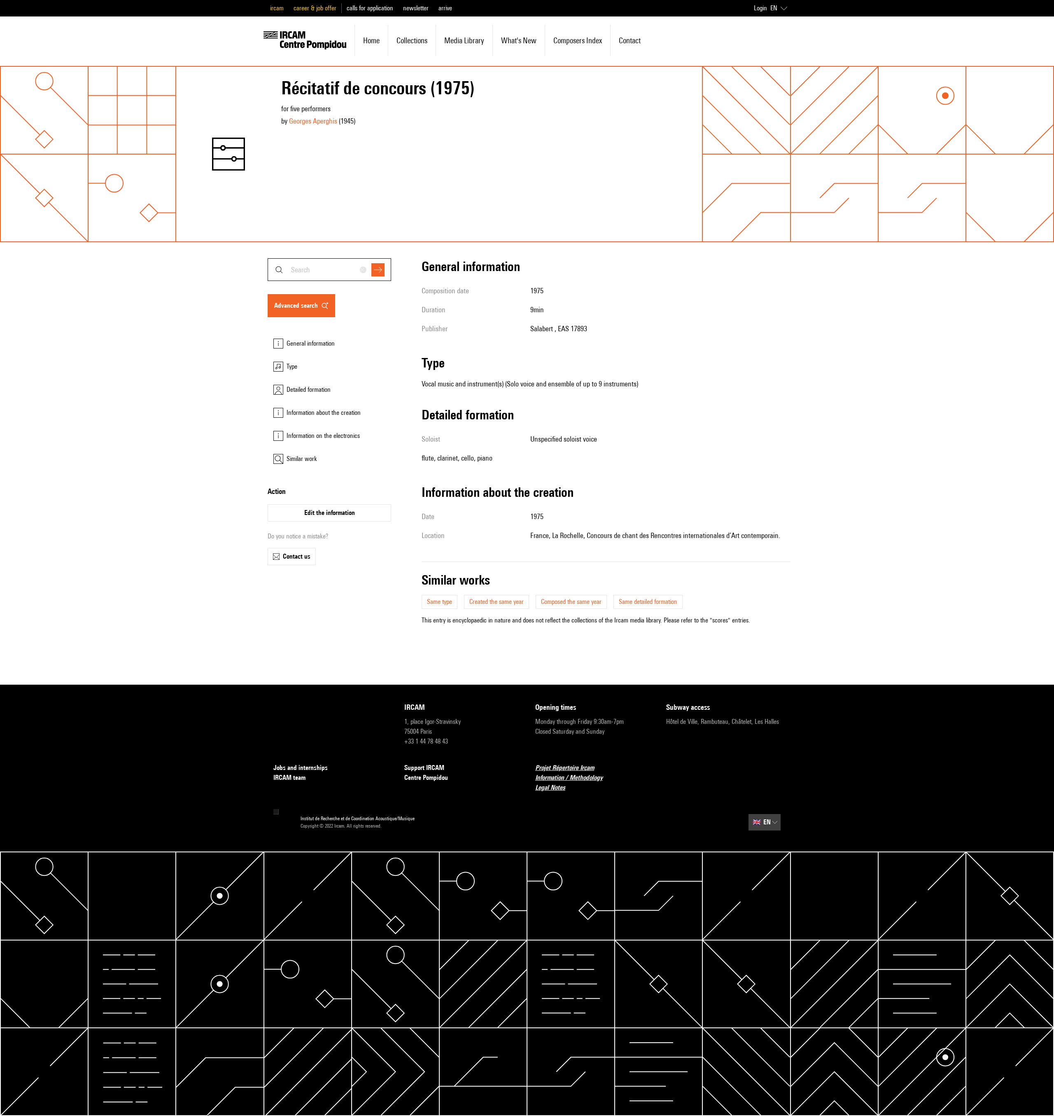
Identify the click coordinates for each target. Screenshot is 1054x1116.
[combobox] (329, 269)
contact (630, 40)
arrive (445, 8)
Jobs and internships (300, 768)
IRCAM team (289, 777)
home (371, 40)
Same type (439, 602)
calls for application (370, 8)
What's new (518, 40)
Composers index (577, 40)
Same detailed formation (648, 602)
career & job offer (315, 8)
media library (464, 40)
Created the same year (496, 602)
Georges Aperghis (313, 121)
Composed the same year (571, 602)
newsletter (416, 8)
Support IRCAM (424, 768)
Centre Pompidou (426, 777)
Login (760, 8)
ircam (277, 8)
